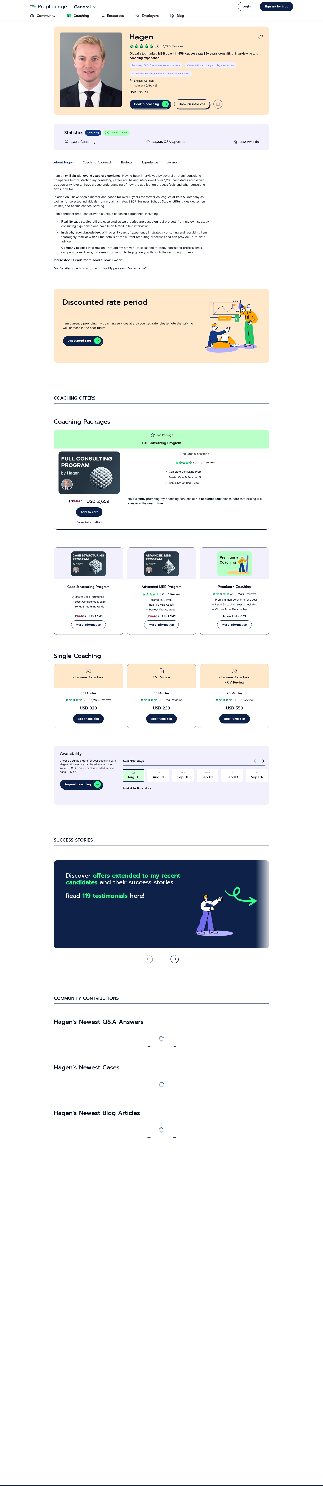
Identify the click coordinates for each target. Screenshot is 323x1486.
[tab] (64, 162)
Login (247, 6)
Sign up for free (276, 6)
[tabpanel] (161, 222)
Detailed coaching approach (79, 268)
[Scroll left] (149, 1042)
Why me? (140, 268)
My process (116, 268)
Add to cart (89, 512)
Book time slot (88, 719)
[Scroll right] (174, 959)
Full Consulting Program (161, 443)
